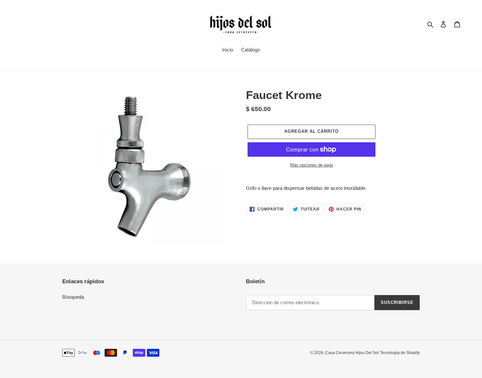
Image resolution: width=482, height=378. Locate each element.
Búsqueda (73, 297)
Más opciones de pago (311, 165)
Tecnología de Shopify (400, 352)
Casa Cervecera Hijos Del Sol (352, 352)
